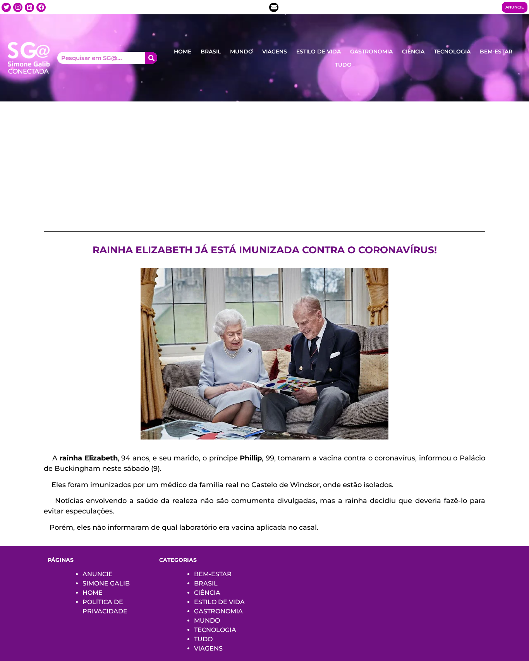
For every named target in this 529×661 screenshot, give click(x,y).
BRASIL (211, 51)
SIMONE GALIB (106, 583)
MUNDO (241, 51)
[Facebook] (41, 7)
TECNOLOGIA (452, 51)
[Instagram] (17, 7)
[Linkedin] (29, 7)
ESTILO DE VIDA (318, 51)
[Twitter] (6, 7)
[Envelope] (273, 7)
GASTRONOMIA (371, 51)
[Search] (151, 58)
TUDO (343, 64)
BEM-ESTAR (496, 51)
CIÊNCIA (413, 51)
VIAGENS (274, 51)
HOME (182, 51)
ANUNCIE (97, 574)
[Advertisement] (264, 159)
